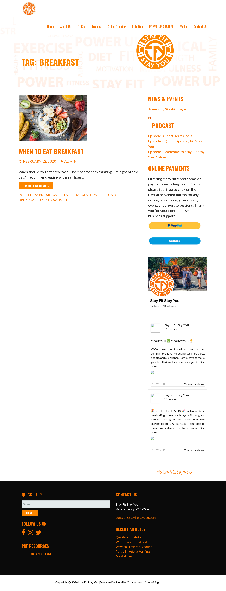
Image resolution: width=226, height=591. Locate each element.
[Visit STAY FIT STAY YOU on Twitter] (38, 534)
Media (183, 26)
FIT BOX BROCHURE (37, 554)
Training (97, 26)
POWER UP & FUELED (161, 26)
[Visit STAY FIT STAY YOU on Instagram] (30, 534)
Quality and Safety (128, 537)
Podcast (163, 125)
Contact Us (200, 26)
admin (70, 161)
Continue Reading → (36, 186)
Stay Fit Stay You (176, 325)
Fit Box (81, 26)
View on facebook (194, 383)
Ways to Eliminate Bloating (134, 547)
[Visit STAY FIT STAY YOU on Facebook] (23, 534)
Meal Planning (125, 556)
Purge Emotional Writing (133, 551)
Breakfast (49, 195)
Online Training (117, 26)
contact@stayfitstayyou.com (136, 517)
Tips (93, 195)
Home (50, 26)
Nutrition (137, 26)
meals (46, 200)
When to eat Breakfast (51, 151)
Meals (82, 195)
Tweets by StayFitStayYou (168, 109)
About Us (65, 26)
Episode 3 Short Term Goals (170, 136)
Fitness (67, 195)
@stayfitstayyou (173, 471)
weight (60, 200)
